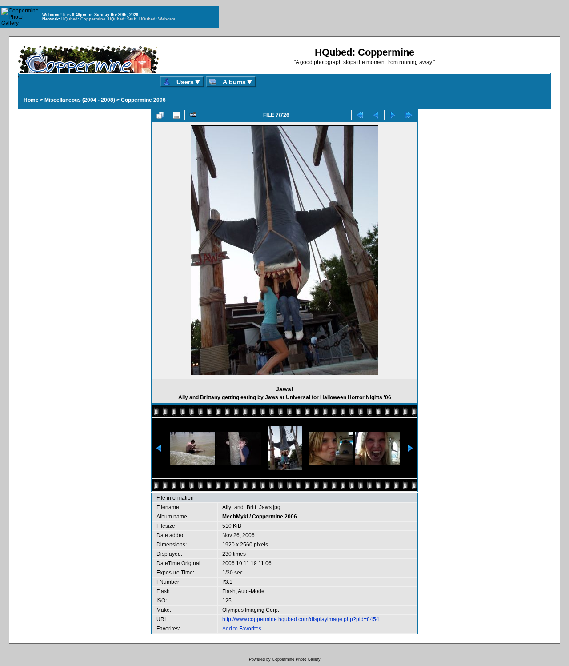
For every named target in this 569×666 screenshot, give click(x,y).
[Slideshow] (193, 115)
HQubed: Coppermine (83, 19)
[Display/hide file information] (176, 115)
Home (31, 100)
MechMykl (235, 517)
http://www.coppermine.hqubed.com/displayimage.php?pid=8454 (300, 619)
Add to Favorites (241, 629)
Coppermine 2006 (143, 100)
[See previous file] (376, 115)
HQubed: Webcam (157, 19)
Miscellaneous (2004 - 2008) (79, 100)
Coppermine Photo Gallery (296, 659)
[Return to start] (360, 115)
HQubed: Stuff (122, 19)
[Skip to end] (409, 115)
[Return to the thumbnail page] (160, 115)
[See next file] (393, 115)
